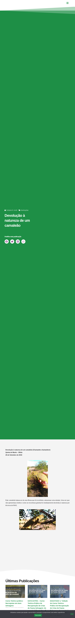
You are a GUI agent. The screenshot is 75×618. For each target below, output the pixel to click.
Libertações (24, 210)
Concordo (38, 615)
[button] (7, 241)
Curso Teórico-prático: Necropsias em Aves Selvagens (14, 603)
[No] (72, 614)
